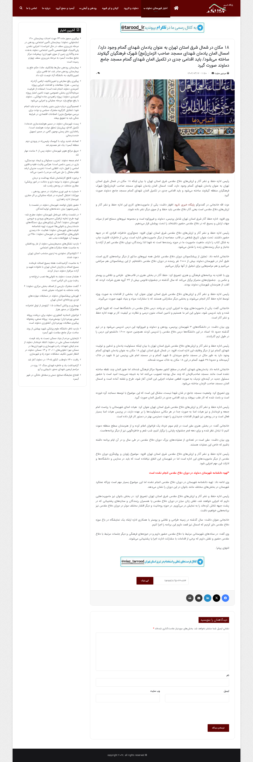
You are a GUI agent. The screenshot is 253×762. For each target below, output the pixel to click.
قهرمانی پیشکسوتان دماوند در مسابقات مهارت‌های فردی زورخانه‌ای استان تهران (53, 298)
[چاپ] (190, 598)
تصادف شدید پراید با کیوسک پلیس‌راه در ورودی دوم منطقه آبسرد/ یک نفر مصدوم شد (52, 143)
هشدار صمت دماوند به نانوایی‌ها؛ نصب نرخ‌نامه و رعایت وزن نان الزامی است (54, 278)
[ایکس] (216, 598)
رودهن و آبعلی (89, 8)
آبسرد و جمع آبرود (65, 8)
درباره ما (46, 8)
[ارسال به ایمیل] (213, 73)
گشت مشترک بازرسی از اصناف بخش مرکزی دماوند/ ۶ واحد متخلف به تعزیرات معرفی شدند (51, 288)
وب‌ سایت (155, 691)
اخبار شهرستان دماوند (156, 8)
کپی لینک (145, 580)
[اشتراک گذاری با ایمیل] (198, 598)
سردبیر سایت (220, 73)
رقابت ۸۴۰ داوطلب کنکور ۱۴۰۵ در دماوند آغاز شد (53, 360)
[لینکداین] (207, 598)
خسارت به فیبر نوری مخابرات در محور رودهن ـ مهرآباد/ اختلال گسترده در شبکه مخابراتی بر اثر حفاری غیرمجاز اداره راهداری (52, 195)
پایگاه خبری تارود (185, 205)
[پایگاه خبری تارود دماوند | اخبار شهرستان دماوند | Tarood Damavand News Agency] (220, 8)
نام (228, 675)
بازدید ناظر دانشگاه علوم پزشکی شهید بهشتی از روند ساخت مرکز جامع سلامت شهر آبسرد (52, 331)
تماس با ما (31, 8)
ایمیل (226, 691)
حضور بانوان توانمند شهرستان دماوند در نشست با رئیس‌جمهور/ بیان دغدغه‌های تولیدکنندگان (54, 207)
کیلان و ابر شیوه (110, 8)
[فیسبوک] (225, 598)
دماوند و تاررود (131, 8)
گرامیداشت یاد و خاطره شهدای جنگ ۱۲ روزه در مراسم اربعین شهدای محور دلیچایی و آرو (55, 367)
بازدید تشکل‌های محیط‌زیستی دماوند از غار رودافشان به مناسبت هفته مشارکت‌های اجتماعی (52, 246)
